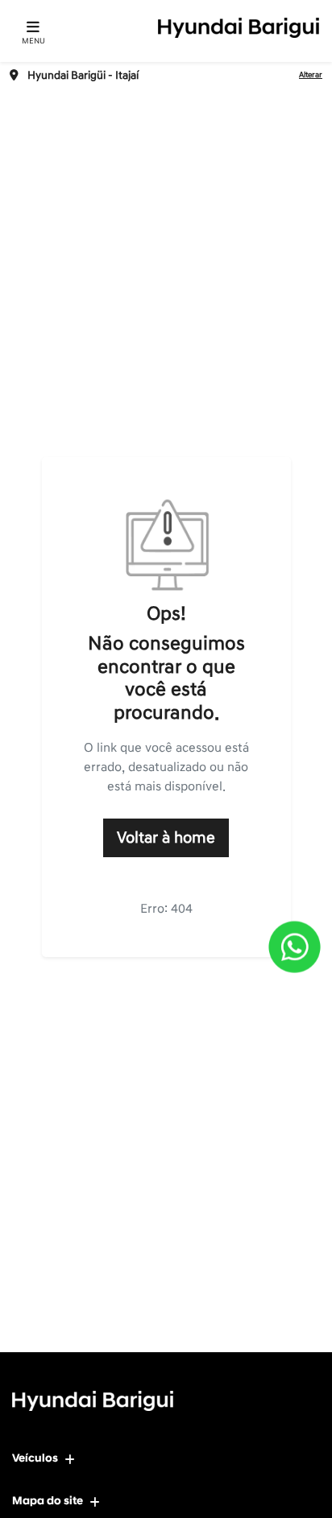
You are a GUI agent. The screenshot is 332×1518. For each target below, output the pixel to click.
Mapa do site (47, 1501)
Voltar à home (166, 838)
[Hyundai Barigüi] (238, 28)
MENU (33, 41)
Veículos (35, 1458)
